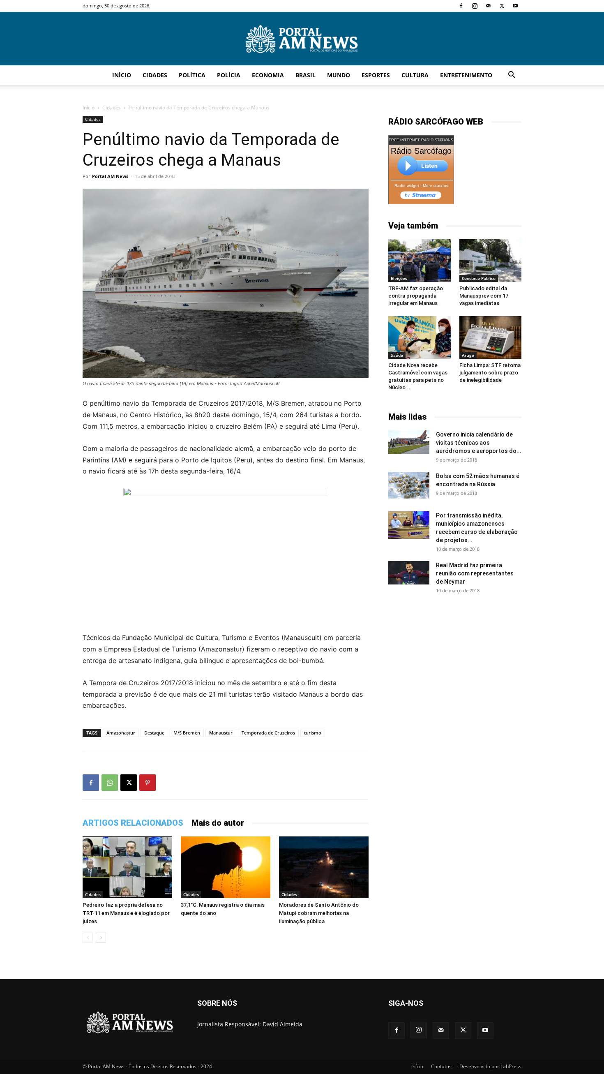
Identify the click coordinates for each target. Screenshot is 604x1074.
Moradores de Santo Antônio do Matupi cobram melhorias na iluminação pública (319, 913)
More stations (435, 185)
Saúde (397, 355)
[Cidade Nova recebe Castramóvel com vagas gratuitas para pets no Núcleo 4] (419, 337)
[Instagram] (474, 6)
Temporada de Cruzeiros (268, 733)
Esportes (376, 75)
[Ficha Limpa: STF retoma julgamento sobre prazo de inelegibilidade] (490, 337)
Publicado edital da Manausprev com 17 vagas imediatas (483, 295)
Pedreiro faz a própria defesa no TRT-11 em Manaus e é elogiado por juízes (126, 913)
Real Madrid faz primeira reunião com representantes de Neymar (475, 573)
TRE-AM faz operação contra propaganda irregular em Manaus (415, 295)
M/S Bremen (186, 733)
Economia (268, 75)
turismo (312, 733)
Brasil (305, 75)
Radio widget (406, 185)
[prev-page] (88, 938)
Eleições (399, 278)
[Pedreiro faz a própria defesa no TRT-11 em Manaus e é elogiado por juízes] (127, 867)
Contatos (441, 1066)
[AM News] (302, 39)
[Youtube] (515, 6)
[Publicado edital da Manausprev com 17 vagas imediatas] (490, 260)
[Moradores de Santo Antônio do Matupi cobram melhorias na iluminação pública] (324, 867)
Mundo (338, 75)
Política (192, 75)
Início (121, 75)
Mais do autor (217, 823)
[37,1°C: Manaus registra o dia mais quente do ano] (225, 867)
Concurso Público (479, 278)
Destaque (154, 733)
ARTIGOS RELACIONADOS (133, 823)
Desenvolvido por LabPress (490, 1066)
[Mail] (488, 6)
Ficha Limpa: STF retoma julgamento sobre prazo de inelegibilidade (490, 372)
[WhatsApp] (109, 782)
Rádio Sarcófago (421, 150)
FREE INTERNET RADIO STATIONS (421, 140)
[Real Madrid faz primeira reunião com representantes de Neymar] (408, 572)
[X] (502, 6)
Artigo (468, 355)
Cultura (415, 75)
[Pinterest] (147, 782)
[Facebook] (461, 6)
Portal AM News (110, 176)
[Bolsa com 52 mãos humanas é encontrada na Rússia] (408, 485)
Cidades (155, 75)
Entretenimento (466, 75)
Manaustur (221, 733)
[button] (511, 76)
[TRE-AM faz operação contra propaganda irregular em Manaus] (419, 260)
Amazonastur (120, 733)
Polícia (228, 75)
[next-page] (101, 938)
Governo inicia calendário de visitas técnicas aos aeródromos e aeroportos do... (478, 442)
